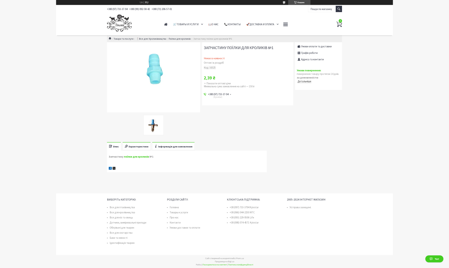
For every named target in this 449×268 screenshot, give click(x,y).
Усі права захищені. (300, 207)
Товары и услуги (179, 212)
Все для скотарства (121, 232)
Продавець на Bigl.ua (224, 261)
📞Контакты (232, 24)
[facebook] (110, 168)
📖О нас (213, 24)
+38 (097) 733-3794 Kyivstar (244, 207)
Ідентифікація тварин (122, 243)
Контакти (175, 222)
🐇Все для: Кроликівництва (151, 38)
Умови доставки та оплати (185, 227)
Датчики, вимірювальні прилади (128, 222)
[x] (114, 168)
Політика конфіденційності (240, 264)
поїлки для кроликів (136, 156)
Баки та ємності (119, 237)
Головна (174, 207)
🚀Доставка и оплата (260, 24)
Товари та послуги (123, 38)
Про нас (174, 217)
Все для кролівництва (122, 212)
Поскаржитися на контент (215, 264)
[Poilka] (131, 22)
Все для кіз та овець (121, 217)
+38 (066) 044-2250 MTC (242, 212)
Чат (437, 258)
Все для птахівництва (122, 207)
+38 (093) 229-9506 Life (242, 217)
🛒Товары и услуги (186, 24)
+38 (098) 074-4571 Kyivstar (244, 222)
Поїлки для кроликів (180, 38)
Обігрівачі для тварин (122, 227)
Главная (166, 24)
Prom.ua (240, 258)
